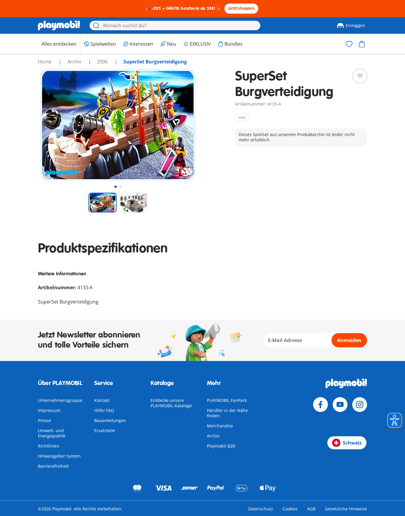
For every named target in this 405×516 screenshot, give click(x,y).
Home (45, 61)
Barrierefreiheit (53, 466)
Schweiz (352, 443)
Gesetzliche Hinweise (346, 509)
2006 (103, 61)
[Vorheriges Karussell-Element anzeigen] (53, 125)
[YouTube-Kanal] (340, 404)
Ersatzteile (104, 430)
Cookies (290, 509)
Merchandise (220, 426)
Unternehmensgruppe (60, 400)
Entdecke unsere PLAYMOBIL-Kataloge (171, 402)
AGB (311, 509)
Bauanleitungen (110, 420)
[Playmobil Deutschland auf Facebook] (320, 404)
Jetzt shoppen (241, 8)
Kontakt (101, 400)
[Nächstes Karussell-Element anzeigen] (183, 125)
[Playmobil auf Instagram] (359, 404)
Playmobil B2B (221, 446)
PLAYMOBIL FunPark (227, 400)
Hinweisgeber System (59, 456)
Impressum (49, 410)
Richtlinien (48, 446)
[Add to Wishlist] (360, 76)
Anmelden (349, 340)
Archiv (213, 436)
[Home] (59, 25)
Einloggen (355, 25)
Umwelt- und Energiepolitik (51, 433)
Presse (44, 420)
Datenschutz (260, 509)
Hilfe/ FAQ (104, 410)
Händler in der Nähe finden (227, 413)
